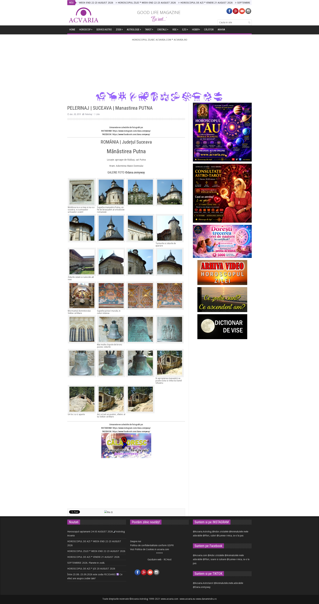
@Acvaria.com (200, 555)
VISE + (175, 29)
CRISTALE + (162, 29)
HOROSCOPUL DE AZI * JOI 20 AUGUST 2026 (91, 568)
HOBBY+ (196, 29)
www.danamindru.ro (206, 599)
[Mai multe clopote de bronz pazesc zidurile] (111, 329)
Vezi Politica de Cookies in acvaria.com (149, 549)
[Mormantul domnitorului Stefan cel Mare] (82, 295)
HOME (72, 29)
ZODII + (119, 29)
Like (98, 114)
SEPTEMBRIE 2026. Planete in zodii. (233, 2)
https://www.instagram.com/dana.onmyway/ (132, 131)
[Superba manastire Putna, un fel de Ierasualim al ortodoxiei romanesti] (111, 192)
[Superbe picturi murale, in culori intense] (111, 295)
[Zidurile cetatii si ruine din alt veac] (82, 262)
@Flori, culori (209, 535)
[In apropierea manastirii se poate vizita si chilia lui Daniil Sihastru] (170, 363)
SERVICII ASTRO (104, 29)
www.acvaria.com (169, 599)
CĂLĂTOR (209, 29)
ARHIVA (221, 29)
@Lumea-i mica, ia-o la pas (230, 535)
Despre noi (135, 541)
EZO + (185, 29)
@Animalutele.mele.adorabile (228, 583)
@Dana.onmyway (202, 587)
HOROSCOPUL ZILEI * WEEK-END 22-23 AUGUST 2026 (123, 2)
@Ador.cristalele (220, 531)
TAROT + (149, 29)
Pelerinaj (88, 114)
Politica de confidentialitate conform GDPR (152, 545)
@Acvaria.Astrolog (202, 531)
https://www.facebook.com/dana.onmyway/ (131, 134)
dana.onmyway (136, 172)
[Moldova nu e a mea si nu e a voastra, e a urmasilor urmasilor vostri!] (82, 192)
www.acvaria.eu (187, 599)
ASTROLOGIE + (134, 29)
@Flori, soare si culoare (214, 559)
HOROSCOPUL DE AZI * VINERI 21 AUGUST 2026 (183, 2)
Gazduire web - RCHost (159, 559)
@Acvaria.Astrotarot (203, 583)
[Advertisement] (159, 66)
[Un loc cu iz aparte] (82, 399)
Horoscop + (85, 29)
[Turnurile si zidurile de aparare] (170, 228)
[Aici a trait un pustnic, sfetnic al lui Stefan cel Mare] (111, 399)
